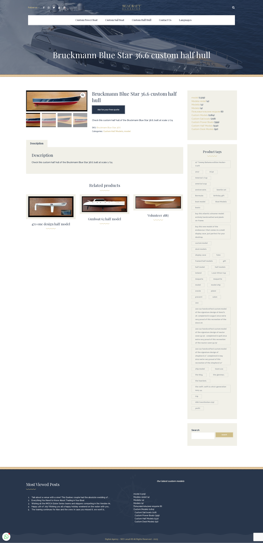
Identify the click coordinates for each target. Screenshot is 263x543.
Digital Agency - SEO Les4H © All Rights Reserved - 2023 (131, 539)
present (198, 297)
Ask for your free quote (108, 110)
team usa (219, 369)
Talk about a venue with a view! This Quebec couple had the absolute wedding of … (70, 497)
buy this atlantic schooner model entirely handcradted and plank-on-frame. (209, 217)
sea (196, 303)
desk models (201, 249)
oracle (198, 291)
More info (51, 211)
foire (218, 255)
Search (195, 430)
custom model (201, 243)
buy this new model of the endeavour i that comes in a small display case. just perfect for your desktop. (210, 232)
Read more (51, 205)
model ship (216, 285)
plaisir (213, 291)
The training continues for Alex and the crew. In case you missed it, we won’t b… (68, 509)
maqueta (199, 279)
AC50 (211, 172)
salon (214, 297)
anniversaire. (201, 190)
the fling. (199, 375)
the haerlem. (201, 381)
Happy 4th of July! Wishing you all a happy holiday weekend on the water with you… (70, 506)
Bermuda (199, 196)
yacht (197, 408)
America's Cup (201, 178)
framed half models (204, 261)
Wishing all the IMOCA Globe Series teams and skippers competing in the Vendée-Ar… (71, 503)
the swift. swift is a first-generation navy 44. (210, 388)
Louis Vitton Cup (219, 273)
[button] (82, 95)
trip (196, 396)
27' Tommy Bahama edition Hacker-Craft (210, 164)
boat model (200, 202)
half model (200, 267)
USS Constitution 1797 (204, 402)
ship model (200, 369)
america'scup (201, 184)
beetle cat (221, 190)
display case (200, 255)
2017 (197, 172)
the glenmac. (219, 375)
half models (220, 267)
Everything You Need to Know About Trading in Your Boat (58, 500)
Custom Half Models (113, 131)
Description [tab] (36, 143)
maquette (217, 279)
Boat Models (221, 202)
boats (197, 208)
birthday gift (218, 196)
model (127, 131)
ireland (198, 273)
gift (224, 261)
